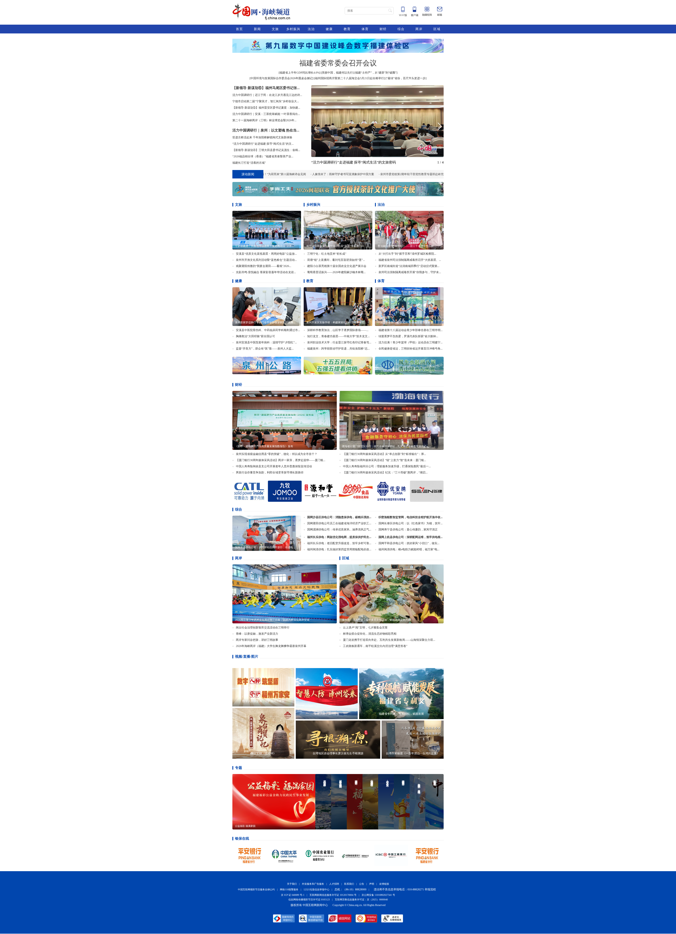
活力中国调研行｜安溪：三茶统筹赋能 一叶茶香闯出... (266, 113)
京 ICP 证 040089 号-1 (292, 895)
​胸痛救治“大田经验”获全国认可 (255, 336)
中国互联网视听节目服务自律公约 (256, 889)
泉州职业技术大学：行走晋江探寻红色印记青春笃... (339, 342)
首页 (239, 29)
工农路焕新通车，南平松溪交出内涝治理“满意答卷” (375, 645)
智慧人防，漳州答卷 (326, 713)
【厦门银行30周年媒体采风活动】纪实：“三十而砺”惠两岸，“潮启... (385, 472)
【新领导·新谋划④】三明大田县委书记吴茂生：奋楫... (266, 150)
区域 (436, 29)
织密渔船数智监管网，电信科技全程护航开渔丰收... (410, 516)
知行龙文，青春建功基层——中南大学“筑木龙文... (338, 336)
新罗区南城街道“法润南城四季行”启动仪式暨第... (408, 265)
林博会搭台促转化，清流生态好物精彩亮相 (369, 633)
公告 (361, 883)
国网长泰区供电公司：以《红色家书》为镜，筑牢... (410, 523)
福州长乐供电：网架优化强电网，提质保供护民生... (339, 536)
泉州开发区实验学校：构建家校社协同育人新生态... (336, 322)
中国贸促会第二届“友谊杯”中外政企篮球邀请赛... (406, 322)
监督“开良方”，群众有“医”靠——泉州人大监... (265, 348)
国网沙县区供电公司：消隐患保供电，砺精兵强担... (339, 516)
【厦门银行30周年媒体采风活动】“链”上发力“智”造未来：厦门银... (384, 459)
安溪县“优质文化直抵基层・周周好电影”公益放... (266, 253)
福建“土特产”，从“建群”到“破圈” (375, 72)
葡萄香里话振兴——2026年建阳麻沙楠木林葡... (336, 272)
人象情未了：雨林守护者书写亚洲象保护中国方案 (263, 174)
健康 (329, 29)
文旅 (275, 29)
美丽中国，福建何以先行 (337, 72)
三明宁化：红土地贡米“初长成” (326, 253)
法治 (311, 29)
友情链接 (384, 883)
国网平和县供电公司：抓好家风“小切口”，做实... (408, 543)
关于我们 (292, 883)
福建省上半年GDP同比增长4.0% (299, 72)
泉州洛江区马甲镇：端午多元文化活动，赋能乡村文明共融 (376, 619)
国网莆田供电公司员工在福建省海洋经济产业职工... (339, 523)
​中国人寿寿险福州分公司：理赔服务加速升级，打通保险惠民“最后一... (387, 466)
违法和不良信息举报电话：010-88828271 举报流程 (405, 889)
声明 (371, 883)
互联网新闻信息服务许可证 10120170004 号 (332, 895)
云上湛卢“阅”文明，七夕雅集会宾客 (365, 627)
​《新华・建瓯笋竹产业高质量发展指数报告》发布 (264, 446)
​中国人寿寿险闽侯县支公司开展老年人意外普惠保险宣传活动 (274, 466)
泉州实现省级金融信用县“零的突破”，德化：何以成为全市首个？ (276, 453)
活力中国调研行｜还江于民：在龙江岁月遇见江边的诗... (267, 94)
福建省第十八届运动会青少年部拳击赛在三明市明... (410, 329)
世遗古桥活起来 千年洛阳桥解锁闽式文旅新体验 (262, 137)
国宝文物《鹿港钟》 (263, 753)
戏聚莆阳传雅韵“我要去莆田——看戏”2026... (263, 265)
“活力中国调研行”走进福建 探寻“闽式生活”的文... (263, 143)
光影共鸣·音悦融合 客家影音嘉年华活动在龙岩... (266, 272)
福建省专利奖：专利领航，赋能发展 (401, 713)
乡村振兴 (293, 29)
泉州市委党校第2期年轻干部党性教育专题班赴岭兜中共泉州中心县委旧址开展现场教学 (355, 174)
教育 (347, 29)
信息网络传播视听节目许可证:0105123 (309, 899)
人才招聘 (334, 883)
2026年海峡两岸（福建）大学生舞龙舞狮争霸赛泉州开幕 (271, 645)
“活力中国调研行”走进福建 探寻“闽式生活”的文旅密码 (353, 162)
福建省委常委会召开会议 (338, 63)
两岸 (419, 29)
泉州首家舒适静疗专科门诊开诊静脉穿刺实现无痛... (265, 322)
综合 (401, 29)
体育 (365, 29)
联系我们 (349, 883)
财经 (383, 29)
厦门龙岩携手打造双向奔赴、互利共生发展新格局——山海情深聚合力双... (389, 639)
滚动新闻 (248, 174)
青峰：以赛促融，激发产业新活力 (257, 633)
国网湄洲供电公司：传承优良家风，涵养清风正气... (339, 529)
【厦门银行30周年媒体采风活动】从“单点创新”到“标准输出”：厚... (384, 453)
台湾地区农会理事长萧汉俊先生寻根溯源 (338, 753)
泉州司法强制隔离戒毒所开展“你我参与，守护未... (409, 272)
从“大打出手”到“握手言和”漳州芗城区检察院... (407, 253)
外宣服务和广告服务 (313, 883)
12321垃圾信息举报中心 (316, 889)
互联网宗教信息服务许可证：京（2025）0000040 (361, 899)
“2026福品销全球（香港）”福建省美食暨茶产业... (262, 156)
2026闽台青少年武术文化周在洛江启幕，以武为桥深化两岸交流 (272, 619)
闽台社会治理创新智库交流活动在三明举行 (262, 627)
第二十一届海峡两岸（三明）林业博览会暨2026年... (264, 120)
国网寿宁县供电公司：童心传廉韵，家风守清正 (408, 529)
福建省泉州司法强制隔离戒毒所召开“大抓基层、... (409, 259)
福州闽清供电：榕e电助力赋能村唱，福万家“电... (408, 549)
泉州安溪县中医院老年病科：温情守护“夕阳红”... (266, 342)
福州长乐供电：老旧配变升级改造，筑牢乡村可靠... (339, 543)
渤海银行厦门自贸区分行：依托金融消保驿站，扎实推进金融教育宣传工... (385, 446)
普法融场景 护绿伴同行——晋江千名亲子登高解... (407, 245)
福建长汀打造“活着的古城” (249, 162)
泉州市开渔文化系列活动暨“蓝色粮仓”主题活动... (266, 259)
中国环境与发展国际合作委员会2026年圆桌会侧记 (281, 78)
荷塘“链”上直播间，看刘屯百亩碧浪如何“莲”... (336, 259)
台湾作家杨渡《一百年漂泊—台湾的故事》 (412, 753)
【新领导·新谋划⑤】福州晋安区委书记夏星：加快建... (266, 107)
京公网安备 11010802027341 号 (378, 895)
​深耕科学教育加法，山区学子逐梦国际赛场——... (337, 329)
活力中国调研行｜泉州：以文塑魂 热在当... (265, 130)
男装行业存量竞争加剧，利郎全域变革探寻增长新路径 (269, 472)
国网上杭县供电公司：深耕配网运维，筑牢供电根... (410, 536)
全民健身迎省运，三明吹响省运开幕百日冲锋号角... (410, 348)
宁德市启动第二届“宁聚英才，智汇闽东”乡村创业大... (265, 101)
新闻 (257, 29)
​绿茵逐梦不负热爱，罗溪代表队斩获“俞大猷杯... (408, 336)
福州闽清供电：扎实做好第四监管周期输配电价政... (339, 549)
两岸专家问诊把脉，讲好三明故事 (257, 639)
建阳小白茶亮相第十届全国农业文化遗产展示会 (336, 265)
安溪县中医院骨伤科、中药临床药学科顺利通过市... (268, 329)
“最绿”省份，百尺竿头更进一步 (405, 78)
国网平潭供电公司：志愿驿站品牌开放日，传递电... (265, 547)
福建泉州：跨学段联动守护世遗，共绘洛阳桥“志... (338, 348)
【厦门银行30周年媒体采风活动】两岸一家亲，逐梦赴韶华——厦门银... (280, 459)
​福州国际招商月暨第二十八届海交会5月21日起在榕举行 (349, 78)
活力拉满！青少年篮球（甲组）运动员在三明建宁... (410, 342)
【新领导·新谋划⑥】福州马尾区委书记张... (266, 88)
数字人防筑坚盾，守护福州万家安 (263, 700)
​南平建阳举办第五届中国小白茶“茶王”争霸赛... (333, 245)
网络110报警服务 (289, 889)
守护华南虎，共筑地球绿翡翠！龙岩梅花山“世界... (264, 245)
